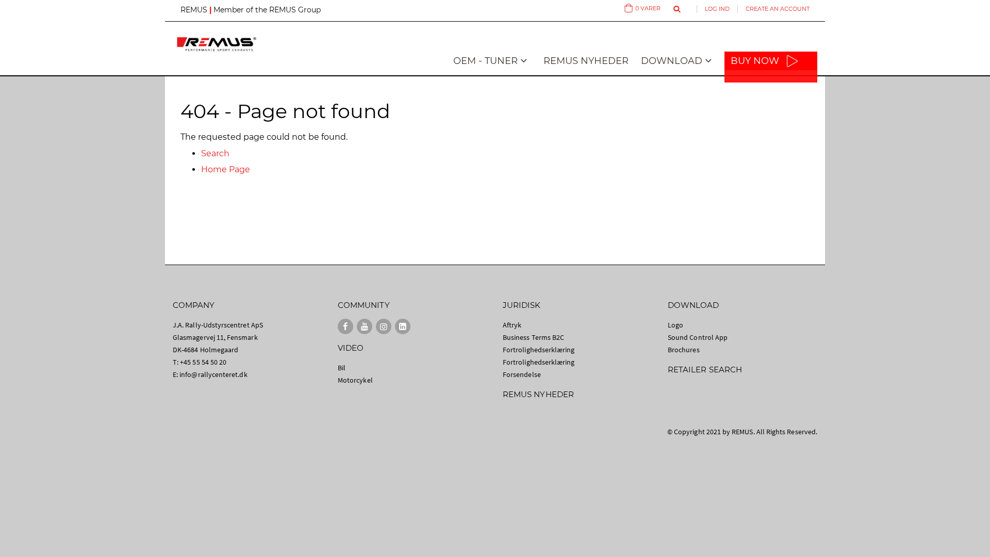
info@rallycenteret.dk (213, 374)
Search (215, 153)
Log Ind (717, 8)
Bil (341, 367)
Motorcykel (355, 380)
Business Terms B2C (533, 337)
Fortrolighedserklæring (538, 349)
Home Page (225, 169)
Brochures (684, 349)
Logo (675, 325)
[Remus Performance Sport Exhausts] (216, 44)
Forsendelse (522, 374)
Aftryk (512, 325)
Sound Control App (698, 337)
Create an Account (778, 8)
